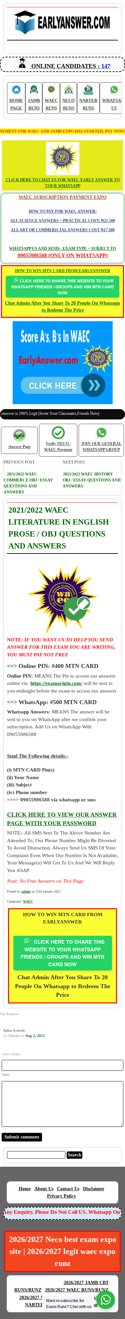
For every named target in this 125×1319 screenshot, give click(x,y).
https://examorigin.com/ (56, 683)
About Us (43, 1188)
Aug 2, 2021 (35, 1036)
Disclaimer (93, 1188)
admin (26, 891)
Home (25, 1188)
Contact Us (68, 1188)
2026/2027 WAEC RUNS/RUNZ (76, 1289)
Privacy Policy (61, 1196)
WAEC (28, 901)
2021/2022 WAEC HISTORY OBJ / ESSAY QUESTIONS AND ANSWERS (92, 480)
